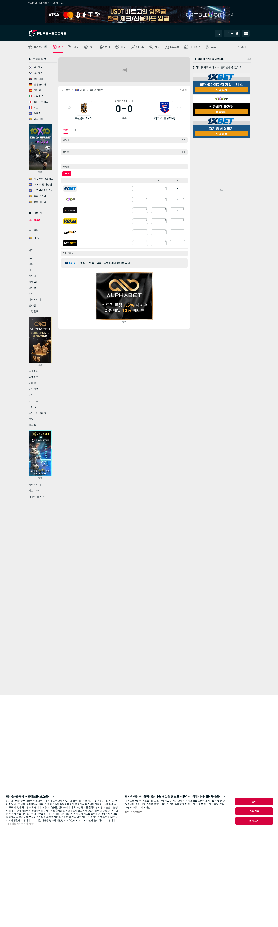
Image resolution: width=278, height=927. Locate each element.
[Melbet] (70, 243)
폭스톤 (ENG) (83, 118)
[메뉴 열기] (246, 33)
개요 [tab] (65, 130)
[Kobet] (70, 221)
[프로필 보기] (84, 108)
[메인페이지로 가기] (55, 33)
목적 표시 (254, 820)
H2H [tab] (75, 130)
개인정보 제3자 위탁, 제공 (20, 823)
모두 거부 (254, 811)
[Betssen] (70, 232)
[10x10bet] (70, 199)
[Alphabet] (70, 210)
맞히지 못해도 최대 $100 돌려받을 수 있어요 (217, 67)
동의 (254, 801)
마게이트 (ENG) (164, 118)
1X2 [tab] (67, 173)
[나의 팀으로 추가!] (69, 108)
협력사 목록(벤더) (134, 811)
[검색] (218, 33)
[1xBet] (70, 188)
